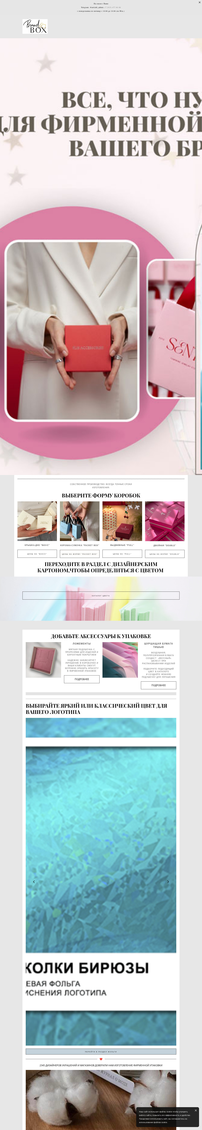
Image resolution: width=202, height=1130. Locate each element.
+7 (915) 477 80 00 (112, 7)
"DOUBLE (169, 545)
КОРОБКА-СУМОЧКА (71, 545)
